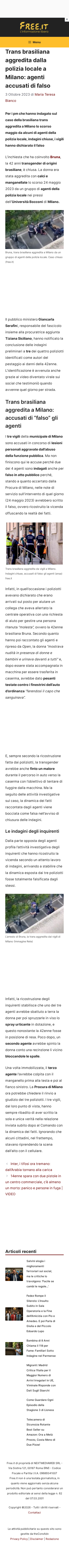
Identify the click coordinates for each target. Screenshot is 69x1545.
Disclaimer (36, 1539)
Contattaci (34, 1512)
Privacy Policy (19, 1539)
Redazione (52, 1539)
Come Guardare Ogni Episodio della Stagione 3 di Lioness (40, 1405)
